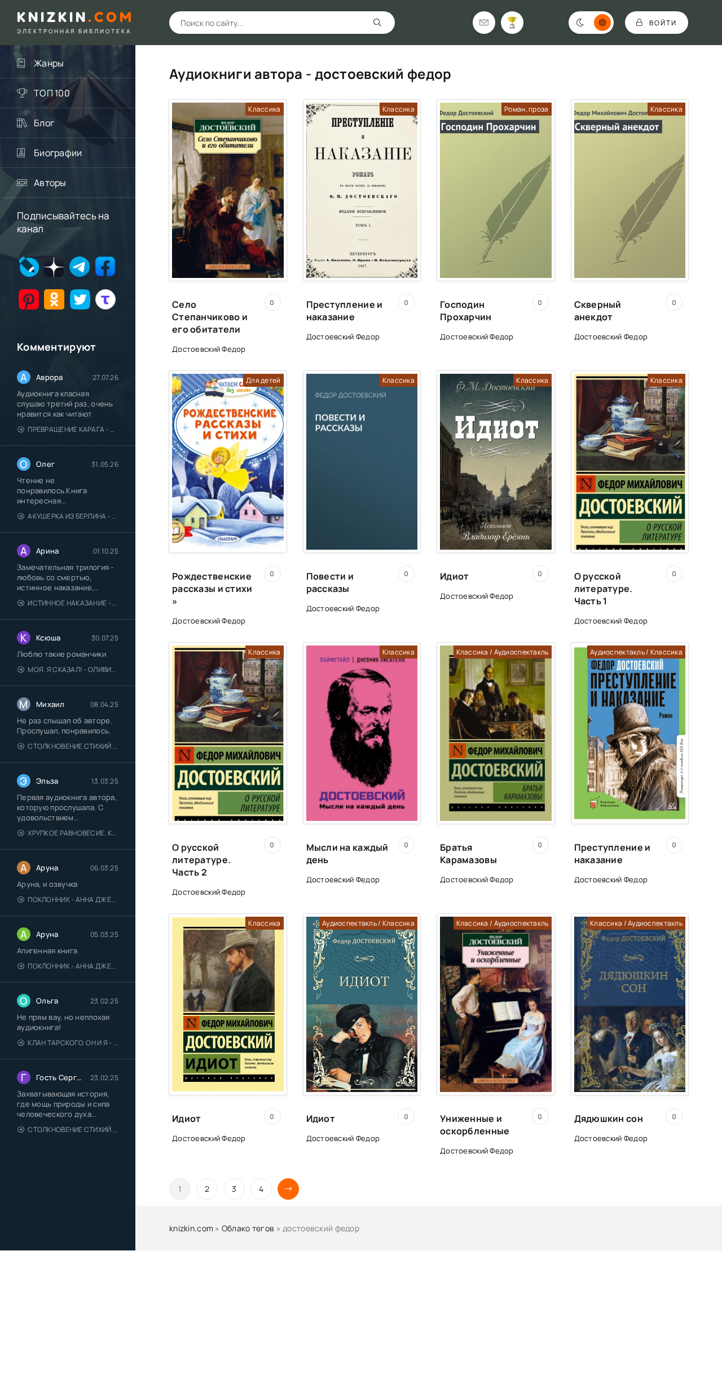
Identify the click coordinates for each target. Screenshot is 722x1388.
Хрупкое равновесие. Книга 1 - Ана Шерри (73, 833)
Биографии (58, 153)
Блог (44, 123)
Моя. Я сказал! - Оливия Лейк (73, 669)
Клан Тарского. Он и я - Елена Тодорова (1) (73, 1042)
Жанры (49, 63)
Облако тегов (248, 1228)
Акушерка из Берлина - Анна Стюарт (73, 516)
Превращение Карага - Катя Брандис (73, 429)
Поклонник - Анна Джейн (73, 899)
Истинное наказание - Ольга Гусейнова (73, 603)
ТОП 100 (52, 93)
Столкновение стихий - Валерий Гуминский (73, 746)
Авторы (50, 182)
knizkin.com (191, 1228)
